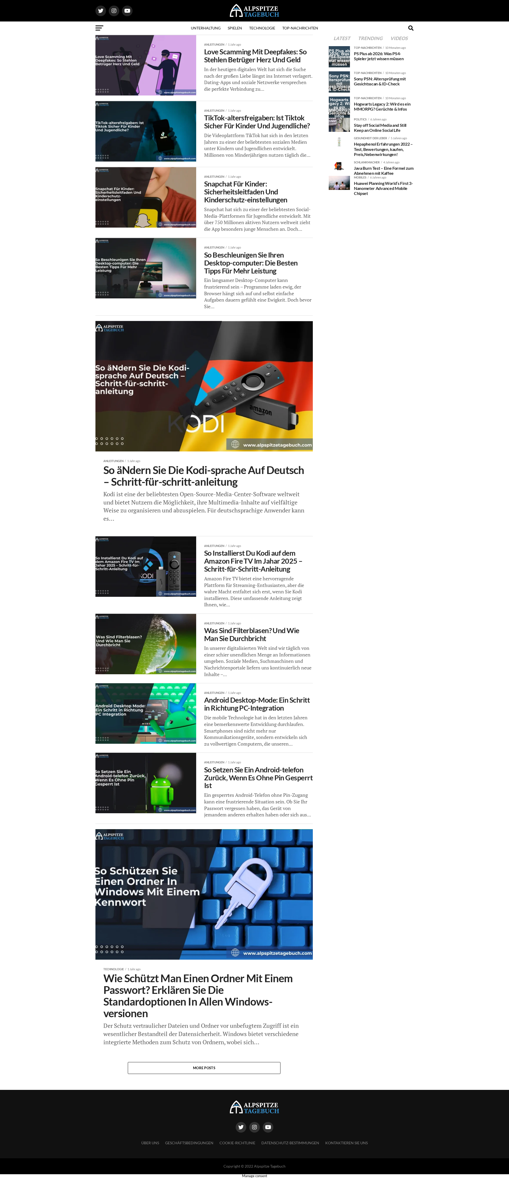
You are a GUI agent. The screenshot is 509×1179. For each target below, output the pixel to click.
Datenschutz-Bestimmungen (290, 1143)
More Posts (204, 1068)
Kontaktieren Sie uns (346, 1143)
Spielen (235, 28)
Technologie (262, 28)
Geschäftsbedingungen (189, 1143)
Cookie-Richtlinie (237, 1143)
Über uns (150, 1143)
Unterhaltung (206, 28)
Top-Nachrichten (300, 28)
